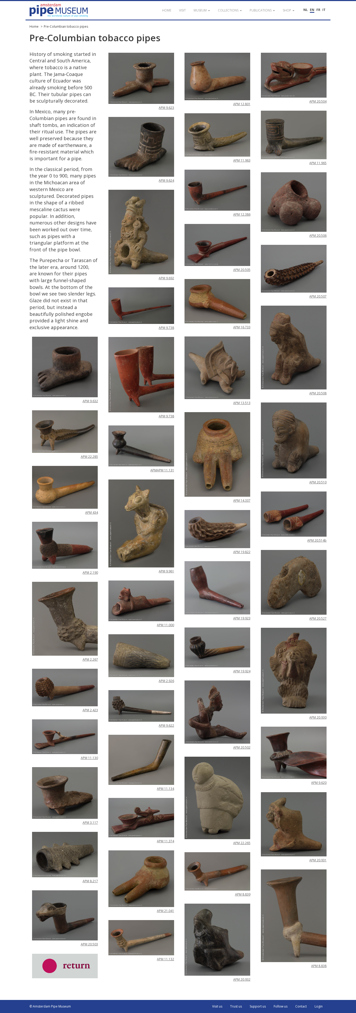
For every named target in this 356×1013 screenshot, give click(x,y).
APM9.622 (166, 725)
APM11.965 (318, 163)
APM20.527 (318, 618)
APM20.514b (317, 540)
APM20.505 (241, 270)
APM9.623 (166, 107)
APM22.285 (89, 456)
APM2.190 (90, 572)
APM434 (91, 512)
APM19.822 (241, 552)
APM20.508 (318, 393)
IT (324, 10)
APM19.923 (241, 618)
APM (153, 470)
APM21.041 (165, 911)
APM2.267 (90, 659)
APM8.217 (90, 881)
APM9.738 (166, 327)
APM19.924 (241, 671)
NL (305, 10)
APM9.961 (166, 571)
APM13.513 (241, 403)
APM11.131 (165, 470)
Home (34, 26)
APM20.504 (318, 101)
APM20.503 (89, 944)
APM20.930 (318, 717)
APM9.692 (166, 278)
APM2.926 (166, 681)
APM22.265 (241, 843)
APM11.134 (165, 788)
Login (319, 1006)
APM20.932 (241, 979)
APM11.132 (165, 959)
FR (318, 10)
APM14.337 (241, 500)
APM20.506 (318, 235)
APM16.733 (241, 327)
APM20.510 (318, 482)
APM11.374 (165, 841)
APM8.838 (319, 966)
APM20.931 (318, 860)
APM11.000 (165, 625)
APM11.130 (89, 758)
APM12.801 (241, 104)
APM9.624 (166, 180)
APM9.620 (319, 782)
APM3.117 (90, 822)
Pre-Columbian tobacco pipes (66, 26)
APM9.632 (90, 401)
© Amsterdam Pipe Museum (50, 1006)
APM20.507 (318, 296)
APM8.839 (242, 894)
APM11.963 (241, 160)
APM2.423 (90, 710)
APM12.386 (241, 214)
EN (312, 10)
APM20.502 (241, 747)
